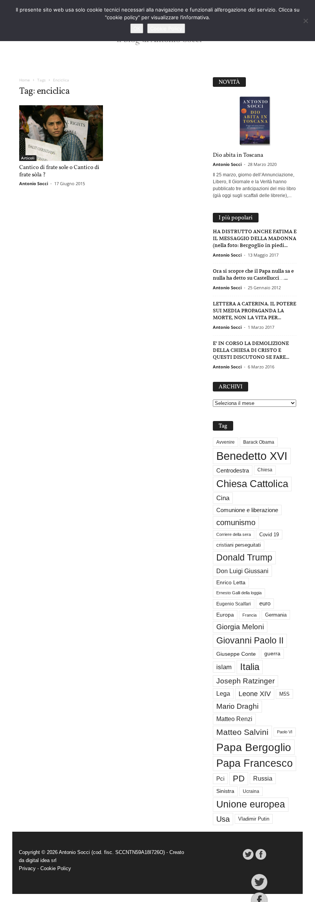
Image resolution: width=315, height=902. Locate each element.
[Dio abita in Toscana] (255, 121)
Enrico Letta (230, 582)
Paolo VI (284, 732)
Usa (223, 819)
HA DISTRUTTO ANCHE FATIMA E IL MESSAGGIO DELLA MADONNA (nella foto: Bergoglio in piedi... (255, 238)
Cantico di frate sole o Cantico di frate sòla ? (59, 171)
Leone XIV (255, 694)
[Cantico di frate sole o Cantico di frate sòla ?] (61, 133)
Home (24, 80)
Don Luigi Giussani (242, 570)
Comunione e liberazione (247, 510)
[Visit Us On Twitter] (248, 854)
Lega (223, 693)
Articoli (28, 158)
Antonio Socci (33, 183)
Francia (249, 615)
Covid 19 (269, 534)
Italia (249, 667)
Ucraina (251, 791)
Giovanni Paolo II (250, 640)
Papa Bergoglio (253, 747)
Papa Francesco (254, 763)
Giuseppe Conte (236, 654)
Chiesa (264, 470)
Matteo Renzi (234, 719)
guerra (272, 653)
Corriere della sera (233, 534)
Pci (220, 778)
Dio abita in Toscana (238, 155)
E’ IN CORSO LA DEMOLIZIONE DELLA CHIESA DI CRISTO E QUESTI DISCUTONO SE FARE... (251, 350)
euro (264, 603)
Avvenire (225, 442)
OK (136, 28)
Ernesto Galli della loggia (239, 592)
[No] (305, 21)
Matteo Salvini (242, 732)
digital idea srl (41, 860)
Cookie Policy (55, 868)
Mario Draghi (237, 706)
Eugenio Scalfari (233, 604)
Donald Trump (244, 557)
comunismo (235, 522)
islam (224, 667)
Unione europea (250, 804)
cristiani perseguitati (238, 545)
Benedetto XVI (251, 455)
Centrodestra (232, 470)
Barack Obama (258, 442)
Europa (225, 615)
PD (239, 778)
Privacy (27, 868)
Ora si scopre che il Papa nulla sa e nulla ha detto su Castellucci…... (253, 274)
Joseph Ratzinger (245, 681)
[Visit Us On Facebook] (260, 854)
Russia (262, 778)
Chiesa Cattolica (252, 483)
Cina (222, 498)
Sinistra (225, 791)
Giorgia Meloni (240, 627)
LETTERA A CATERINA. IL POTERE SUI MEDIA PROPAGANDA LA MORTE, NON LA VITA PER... (254, 310)
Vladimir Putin (253, 819)
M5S (284, 694)
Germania (276, 615)
